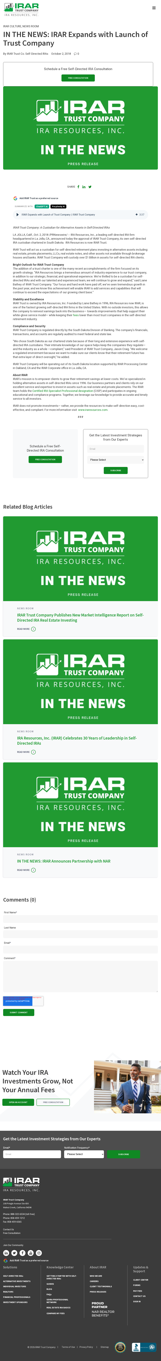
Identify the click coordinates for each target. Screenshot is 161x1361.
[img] (136, 215)
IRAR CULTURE (12, 26)
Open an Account (18, 1102)
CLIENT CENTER (140, 1279)
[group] (80, 214)
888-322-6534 (18, 1214)
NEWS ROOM (30, 26)
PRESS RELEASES (98, 1291)
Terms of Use (68, 1347)
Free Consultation (78, 77)
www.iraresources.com (93, 410)
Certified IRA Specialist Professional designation (62, 391)
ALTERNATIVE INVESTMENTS (17, 1281)
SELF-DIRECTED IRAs (13, 1275)
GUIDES (50, 1283)
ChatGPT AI (42, 206)
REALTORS (8, 1291)
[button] (17, 215)
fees (76, 315)
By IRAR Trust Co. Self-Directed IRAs (25, 54)
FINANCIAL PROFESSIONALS (16, 1297)
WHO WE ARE (96, 1275)
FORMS (136, 1285)
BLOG (49, 1289)
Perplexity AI (58, 206)
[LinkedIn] (6, 1253)
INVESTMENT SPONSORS (15, 1302)
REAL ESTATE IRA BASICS (58, 1307)
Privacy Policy (86, 1347)
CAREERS (94, 1281)
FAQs (49, 1294)
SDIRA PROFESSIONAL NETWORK (57, 1301)
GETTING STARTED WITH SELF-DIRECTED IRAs (62, 1277)
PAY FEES (137, 1291)
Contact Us (8, 1229)
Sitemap (105, 1347)
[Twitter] (14, 1253)
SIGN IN (137, 1301)
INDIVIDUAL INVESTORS (14, 1286)
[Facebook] (22, 1253)
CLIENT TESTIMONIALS (101, 1286)
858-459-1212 (18, 1218)
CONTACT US (139, 1296)
